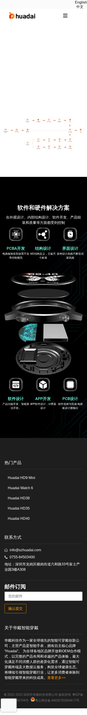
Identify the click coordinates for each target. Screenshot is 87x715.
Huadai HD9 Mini (21, 478)
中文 (79, 7)
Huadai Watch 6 (20, 488)
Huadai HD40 (19, 518)
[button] (65, 16)
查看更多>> (56, 678)
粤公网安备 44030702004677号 (57, 700)
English (81, 2)
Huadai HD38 (19, 498)
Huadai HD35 (19, 508)
